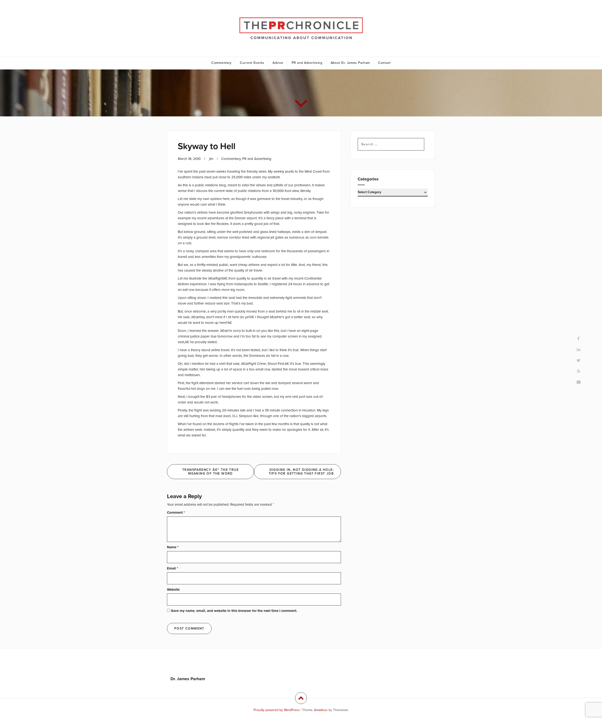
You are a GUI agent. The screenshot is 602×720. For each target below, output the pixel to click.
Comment (176, 512)
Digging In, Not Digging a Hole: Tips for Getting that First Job (301, 471)
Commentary (221, 62)
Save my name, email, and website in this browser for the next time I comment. (234, 610)
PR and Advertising (307, 62)
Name (172, 547)
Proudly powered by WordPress (276, 710)
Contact (384, 62)
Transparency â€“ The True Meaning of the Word (210, 471)
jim (211, 158)
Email (172, 568)
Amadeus (321, 710)
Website (173, 589)
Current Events (252, 62)
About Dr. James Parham (350, 62)
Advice (278, 62)
